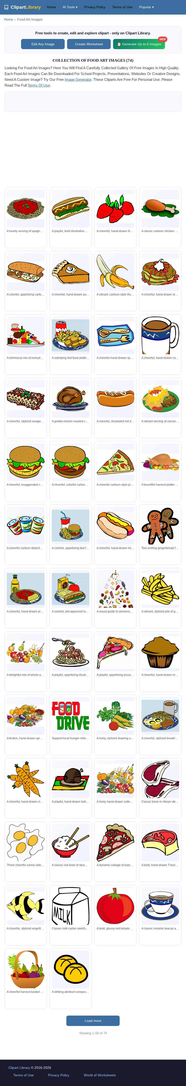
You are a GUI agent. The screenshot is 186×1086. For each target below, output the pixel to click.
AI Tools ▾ (70, 7)
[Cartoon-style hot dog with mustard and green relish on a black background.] (70, 208)
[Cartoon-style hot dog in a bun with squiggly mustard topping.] (115, 399)
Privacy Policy (94, 7)
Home (51, 7)
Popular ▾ (146, 7)
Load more (93, 1021)
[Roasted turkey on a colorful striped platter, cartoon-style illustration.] (70, 779)
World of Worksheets (100, 1075)
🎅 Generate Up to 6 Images (141, 42)
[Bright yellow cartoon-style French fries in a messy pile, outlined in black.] (160, 589)
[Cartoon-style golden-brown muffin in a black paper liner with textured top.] (160, 652)
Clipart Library (19, 1068)
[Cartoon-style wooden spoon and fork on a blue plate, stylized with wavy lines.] (115, 335)
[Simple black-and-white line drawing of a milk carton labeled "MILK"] (70, 910)
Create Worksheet (89, 44)
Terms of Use (122, 7)
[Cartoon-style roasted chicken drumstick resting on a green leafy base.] (160, 208)
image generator (78, 79)
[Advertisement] (93, 150)
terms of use (39, 85)
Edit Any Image (42, 44)
